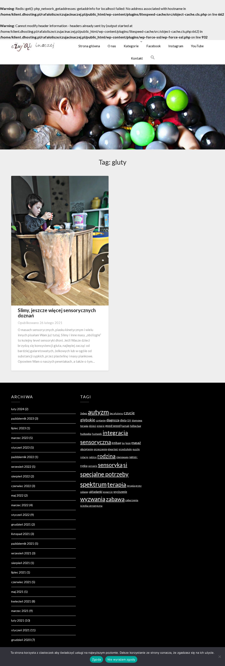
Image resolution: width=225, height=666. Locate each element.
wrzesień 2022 (21, 466)
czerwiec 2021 (21, 582)
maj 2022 (17, 495)
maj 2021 (17, 591)
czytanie (101, 420)
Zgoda (96, 659)
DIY (129, 420)
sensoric (92, 465)
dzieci (92, 426)
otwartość (113, 449)
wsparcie (108, 491)
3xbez (83, 413)
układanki (95, 491)
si (125, 464)
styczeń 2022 (20, 515)
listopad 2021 (20, 534)
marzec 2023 (20, 438)
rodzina (106, 456)
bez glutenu (116, 413)
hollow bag (135, 425)
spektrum (93, 484)
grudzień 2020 (21, 640)
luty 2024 (17, 409)
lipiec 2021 (18, 572)
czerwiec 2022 (21, 486)
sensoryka (110, 464)
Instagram (175, 46)
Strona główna (89, 46)
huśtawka (85, 433)
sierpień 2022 (20, 476)
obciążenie (86, 449)
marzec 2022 (20, 505)
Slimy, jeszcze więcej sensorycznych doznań (57, 312)
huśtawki (97, 433)
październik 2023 (22, 418)
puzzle (136, 449)
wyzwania (92, 498)
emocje (101, 425)
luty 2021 (17, 620)
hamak (125, 426)
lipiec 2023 (18, 428)
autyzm (98, 412)
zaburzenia (131, 500)
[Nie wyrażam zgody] (219, 656)
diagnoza (112, 420)
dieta (123, 420)
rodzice (93, 457)
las (123, 443)
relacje (84, 457)
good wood (113, 426)
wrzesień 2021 (21, 553)
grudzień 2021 (21, 524)
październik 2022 (22, 457)
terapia (116, 484)
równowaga (122, 457)
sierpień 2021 (20, 563)
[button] (152, 57)
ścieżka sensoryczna (91, 505)
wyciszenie (120, 491)
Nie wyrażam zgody (121, 659)
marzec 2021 (20, 611)
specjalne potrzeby (104, 474)
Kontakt (137, 58)
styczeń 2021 (20, 630)
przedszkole (125, 449)
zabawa (115, 499)
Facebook (153, 46)
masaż (136, 442)
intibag (116, 443)
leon (128, 443)
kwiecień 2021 (21, 601)
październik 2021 (22, 543)
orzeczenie (100, 449)
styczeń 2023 (20, 447)
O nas (112, 46)
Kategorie (131, 46)
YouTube (197, 46)
